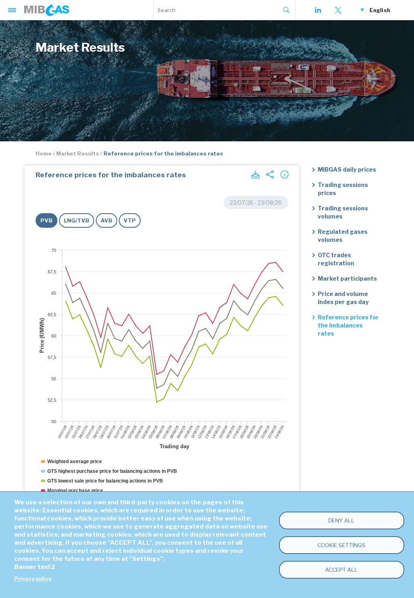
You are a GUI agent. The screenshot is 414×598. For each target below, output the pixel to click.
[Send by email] (270, 174)
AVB (106, 220)
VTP (130, 220)
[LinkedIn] (318, 10)
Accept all (341, 570)
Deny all (341, 520)
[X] (338, 10)
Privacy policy (32, 579)
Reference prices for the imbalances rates (348, 325)
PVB (46, 220)
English (380, 10)
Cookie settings (341, 545)
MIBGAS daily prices (347, 169)
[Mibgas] (46, 10)
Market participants (347, 278)
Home (44, 153)
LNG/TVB (76, 220)
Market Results (77, 153)
